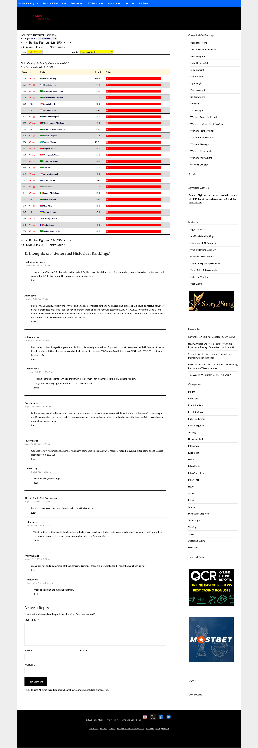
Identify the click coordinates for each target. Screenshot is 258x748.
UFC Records (93, 3)
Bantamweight (197, 96)
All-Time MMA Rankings (202, 236)
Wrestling (193, 547)
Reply (33, 280)
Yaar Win (150, 728)
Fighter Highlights (197, 425)
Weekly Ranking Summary (203, 249)
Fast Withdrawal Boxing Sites (130, 728)
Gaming (192, 432)
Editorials (193, 398)
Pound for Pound (198, 42)
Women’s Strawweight (201, 151)
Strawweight (196, 110)
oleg (29, 521)
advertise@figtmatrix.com (96, 535)
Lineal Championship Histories (205, 263)
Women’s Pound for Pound (203, 117)
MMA (191, 459)
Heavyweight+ (197, 56)
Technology (194, 520)
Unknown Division (199, 164)
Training (192, 527)
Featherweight (197, 90)
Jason (30, 368)
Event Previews (196, 405)
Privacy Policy (112, 719)
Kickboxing (193, 452)
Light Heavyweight (199, 63)
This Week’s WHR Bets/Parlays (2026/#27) (210, 374)
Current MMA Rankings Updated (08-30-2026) (211, 336)
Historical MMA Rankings (203, 243)
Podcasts (192, 500)
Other (191, 493)
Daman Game (195, 694)
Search (127, 3)
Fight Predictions (196, 418)
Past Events (196, 283)
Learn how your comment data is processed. (86, 689)
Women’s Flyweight (200, 144)
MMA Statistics (196, 473)
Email (84, 650)
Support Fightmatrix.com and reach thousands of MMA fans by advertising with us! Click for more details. (213, 199)
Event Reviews (195, 412)
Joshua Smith (31, 261)
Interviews (193, 446)
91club (192, 174)
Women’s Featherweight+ (203, 130)
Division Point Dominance (203, 49)
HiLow (28, 440)
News (191, 486)
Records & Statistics (53, 3)
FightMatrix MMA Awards (203, 270)
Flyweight (195, 103)
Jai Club (103, 728)
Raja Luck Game (196, 557)
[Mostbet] (211, 661)
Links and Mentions (199, 277)
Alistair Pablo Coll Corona (38, 498)
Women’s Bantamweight (202, 137)
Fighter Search (197, 229)
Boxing (191, 391)
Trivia (191, 534)
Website (29, 664)
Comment (31, 619)
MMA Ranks (194, 466)
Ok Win (192, 681)
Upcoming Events (196, 540)
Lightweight (196, 83)
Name (28, 650)
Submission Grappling (198, 513)
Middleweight (197, 69)
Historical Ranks (196, 439)
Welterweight (197, 76)
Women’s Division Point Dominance (208, 124)
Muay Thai (193, 479)
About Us (112, 3)
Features (74, 3)
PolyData (143, 3)
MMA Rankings (27, 3)
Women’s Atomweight (201, 157)
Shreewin (93, 728)
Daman (112, 728)
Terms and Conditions (130, 719)
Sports (191, 507)
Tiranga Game (162, 728)
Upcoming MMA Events (202, 256)
